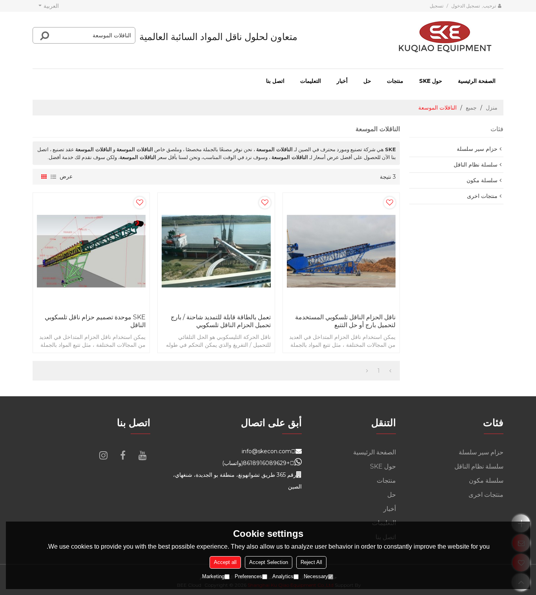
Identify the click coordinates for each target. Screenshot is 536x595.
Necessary (316, 576)
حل (367, 80)
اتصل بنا (275, 80)
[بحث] (45, 35)
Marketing (213, 576)
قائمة (53, 177)
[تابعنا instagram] (103, 455)
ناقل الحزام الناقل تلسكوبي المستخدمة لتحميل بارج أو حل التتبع (345, 321)
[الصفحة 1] (390, 371)
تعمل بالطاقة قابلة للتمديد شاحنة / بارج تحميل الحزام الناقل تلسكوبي (220, 321)
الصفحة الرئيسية (477, 80)
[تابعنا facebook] (123, 455)
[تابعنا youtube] (142, 455)
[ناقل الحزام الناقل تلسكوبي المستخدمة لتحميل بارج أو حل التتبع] (341, 251)
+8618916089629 (266, 463)
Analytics (283, 576)
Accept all (225, 562)
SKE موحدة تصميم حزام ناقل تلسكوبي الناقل (95, 321)
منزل (492, 107)
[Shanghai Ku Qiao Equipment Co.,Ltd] (445, 37)
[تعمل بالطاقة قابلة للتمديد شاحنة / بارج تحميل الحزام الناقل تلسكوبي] (216, 251)
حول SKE (430, 80)
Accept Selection (268, 562)
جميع (471, 107)
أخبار (342, 80)
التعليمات (310, 80)
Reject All (311, 562)
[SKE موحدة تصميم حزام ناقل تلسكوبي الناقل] (91, 251)
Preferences (248, 576)
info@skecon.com (266, 451)
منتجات (395, 80)
